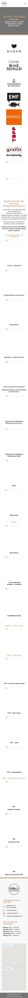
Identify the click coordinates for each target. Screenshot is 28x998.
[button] (25, 3)
